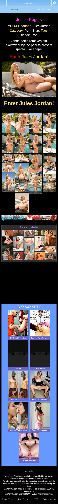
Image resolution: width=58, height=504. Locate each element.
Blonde (25, 35)
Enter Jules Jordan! (29, 103)
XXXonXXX (29, 3)
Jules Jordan (41, 26)
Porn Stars (32, 30)
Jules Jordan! (29, 56)
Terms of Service (8, 499)
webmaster (29, 471)
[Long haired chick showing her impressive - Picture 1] (8, 132)
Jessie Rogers (29, 19)
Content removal (49, 499)
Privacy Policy (22, 499)
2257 (36, 499)
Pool (35, 35)
